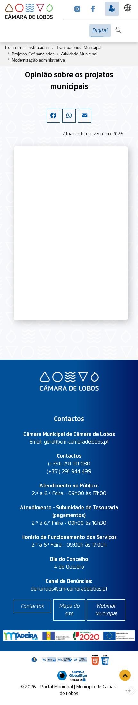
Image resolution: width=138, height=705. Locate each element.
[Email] (85, 121)
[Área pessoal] (112, 9)
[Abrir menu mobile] (136, 26)
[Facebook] (53, 121)
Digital (100, 30)
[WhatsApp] (69, 121)
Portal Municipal (56, 687)
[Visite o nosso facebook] (93, 9)
